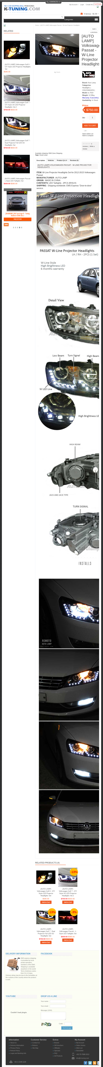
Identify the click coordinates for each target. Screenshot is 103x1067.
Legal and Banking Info (18, 1053)
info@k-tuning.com (82, 1058)
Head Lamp (43, 155)
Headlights (86, 88)
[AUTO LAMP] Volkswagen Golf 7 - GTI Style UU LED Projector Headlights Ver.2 (68, 892)
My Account (80, 1043)
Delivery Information (17, 1045)
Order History (80, 1045)
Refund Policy (15, 1051)
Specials (57, 1051)
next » (94, 29)
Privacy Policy (15, 1048)
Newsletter (80, 1051)
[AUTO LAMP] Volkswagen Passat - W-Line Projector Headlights (60, 25)
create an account (92, 5)
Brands (56, 1043)
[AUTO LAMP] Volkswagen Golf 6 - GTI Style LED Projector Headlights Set (46, 892)
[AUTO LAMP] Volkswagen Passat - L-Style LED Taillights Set (67, 931)
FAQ (55, 1053)
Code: (61, 1024)
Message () (46, 1010)
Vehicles (51, 160)
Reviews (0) (74, 160)
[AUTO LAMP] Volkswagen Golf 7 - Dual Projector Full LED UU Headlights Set (46, 932)
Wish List (79, 1048)
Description (41, 160)
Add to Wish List (87, 134)
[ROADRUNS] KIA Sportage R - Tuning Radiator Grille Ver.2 (17, 215)
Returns (35, 1045)
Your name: (45, 1001)
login (82, 5)
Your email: (44, 1006)
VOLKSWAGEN (88, 90)
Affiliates (57, 1048)
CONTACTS (54, 2)
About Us (13, 1043)
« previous (93, 32)
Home (37, 25)
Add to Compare (87, 135)
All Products (58, 1056)
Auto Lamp (92, 83)
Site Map (35, 1048)
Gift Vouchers (58, 1045)
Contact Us (36, 1043)
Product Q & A (62, 160)
